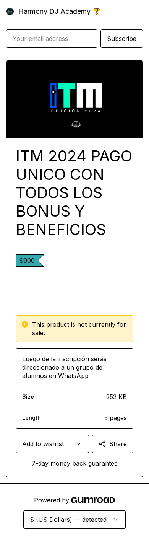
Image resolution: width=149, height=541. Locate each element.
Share (118, 444)
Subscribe (121, 38)
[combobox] (52, 444)
